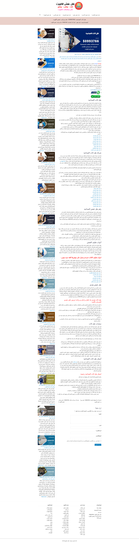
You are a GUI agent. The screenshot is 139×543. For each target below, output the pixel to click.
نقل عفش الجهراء (47, 15)
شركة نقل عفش (69, 56)
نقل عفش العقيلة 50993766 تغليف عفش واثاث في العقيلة (47, 356)
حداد (51, 513)
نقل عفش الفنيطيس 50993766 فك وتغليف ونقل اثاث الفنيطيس (47, 323)
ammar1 (97, 54)
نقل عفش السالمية (96, 148)
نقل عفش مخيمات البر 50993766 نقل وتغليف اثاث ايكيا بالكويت (47, 385)
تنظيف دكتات (66, 520)
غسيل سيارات (49, 518)
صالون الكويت (66, 513)
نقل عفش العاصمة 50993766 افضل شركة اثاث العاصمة (47, 40)
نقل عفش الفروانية (67, 15)
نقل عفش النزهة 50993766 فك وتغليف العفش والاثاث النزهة (46, 225)
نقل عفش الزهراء (96, 190)
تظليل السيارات (65, 525)
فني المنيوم (50, 516)
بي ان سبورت (82, 509)
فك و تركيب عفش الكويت (92, 58)
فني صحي (83, 516)
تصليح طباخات (66, 523)
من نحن (99, 512)
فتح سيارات (82, 525)
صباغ (51, 523)
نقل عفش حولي (76, 15)
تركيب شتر (82, 530)
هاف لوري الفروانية (96, 278)
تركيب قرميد (49, 527)
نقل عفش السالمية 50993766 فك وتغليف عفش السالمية (48, 130)
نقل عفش (76, 54)
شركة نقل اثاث (87, 56)
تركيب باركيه (82, 529)
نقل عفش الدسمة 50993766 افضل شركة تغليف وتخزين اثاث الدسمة (47, 69)
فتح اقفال (83, 515)
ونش (51, 522)
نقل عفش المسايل (96, 204)
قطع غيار (50, 532)
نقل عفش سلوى (97, 188)
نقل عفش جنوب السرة (95, 149)
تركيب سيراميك (82, 527)
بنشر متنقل (82, 511)
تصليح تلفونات (49, 511)
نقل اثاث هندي (76, 58)
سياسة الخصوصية (97, 510)
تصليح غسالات (49, 507)
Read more (46, 56)
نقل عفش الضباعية (65, 58)
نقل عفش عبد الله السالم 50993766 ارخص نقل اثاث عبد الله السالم (47, 478)
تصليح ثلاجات (49, 509)
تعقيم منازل (66, 516)
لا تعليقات (99, 60)
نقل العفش (63, 161)
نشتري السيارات (65, 518)
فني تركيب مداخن (48, 515)
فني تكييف (66, 515)
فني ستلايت (82, 507)
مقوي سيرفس (82, 518)
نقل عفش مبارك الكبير (95, 200)
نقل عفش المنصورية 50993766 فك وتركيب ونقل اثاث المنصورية (47, 194)
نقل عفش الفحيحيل (96, 142)
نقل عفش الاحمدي (86, 15)
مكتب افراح (66, 511)
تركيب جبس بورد (65, 527)
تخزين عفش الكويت (94, 56)
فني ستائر (67, 529)
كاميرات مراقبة (82, 522)
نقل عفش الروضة (96, 137)
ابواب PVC (83, 534)
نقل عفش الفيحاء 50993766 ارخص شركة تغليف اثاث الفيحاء (47, 259)
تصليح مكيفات (49, 520)
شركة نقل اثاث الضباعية (78, 56)
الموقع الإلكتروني (98, 435)
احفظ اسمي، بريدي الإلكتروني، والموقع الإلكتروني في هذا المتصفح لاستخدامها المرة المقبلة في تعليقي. (83, 440)
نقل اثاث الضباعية (83, 58)
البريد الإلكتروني (98, 430)
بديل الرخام (66, 532)
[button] (91, 15)
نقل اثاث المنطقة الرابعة (95, 89)
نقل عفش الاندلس (96, 193)
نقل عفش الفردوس (96, 195)
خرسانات (67, 509)
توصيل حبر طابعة (48, 529)
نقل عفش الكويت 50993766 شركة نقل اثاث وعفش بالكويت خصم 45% (95, 516)
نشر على (88, 54)
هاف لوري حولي (97, 276)
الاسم (100, 425)
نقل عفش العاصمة (96, 15)
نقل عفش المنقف (96, 144)
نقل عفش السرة (97, 139)
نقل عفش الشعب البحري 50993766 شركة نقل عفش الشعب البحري (47, 99)
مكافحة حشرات (81, 513)
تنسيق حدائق (66, 530)
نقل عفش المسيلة (96, 202)
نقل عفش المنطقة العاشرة (94, 272)
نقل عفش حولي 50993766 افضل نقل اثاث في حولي (47, 417)
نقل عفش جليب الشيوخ (95, 197)
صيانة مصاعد (82, 532)
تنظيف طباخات (66, 522)
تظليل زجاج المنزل (48, 525)
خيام (51, 530)
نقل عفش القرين (56, 15)
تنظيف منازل (66, 507)
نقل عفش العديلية (96, 135)
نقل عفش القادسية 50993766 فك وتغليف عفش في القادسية (48, 446)
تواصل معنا (99, 507)
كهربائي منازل (82, 520)
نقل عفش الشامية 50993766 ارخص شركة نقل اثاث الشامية (47, 290)
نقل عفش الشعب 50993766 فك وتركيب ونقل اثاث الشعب (48, 163)
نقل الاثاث (75, 362)
